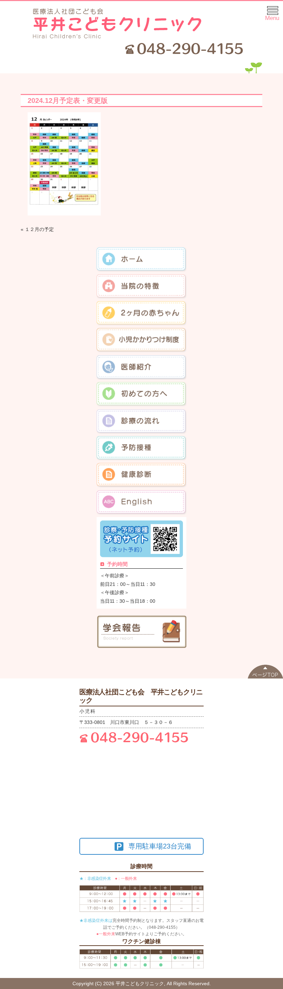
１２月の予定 (39, 229)
